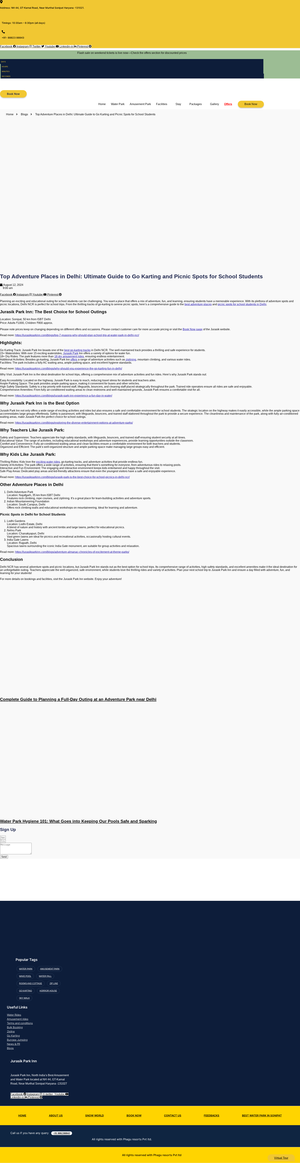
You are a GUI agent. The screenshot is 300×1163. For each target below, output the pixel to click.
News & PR (13, 1044)
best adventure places (198, 304)
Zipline (11, 1031)
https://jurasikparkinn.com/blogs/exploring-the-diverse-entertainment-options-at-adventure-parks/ (74, 422)
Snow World (94, 1115)
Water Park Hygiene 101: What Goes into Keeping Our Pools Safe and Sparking (78, 821)
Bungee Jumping (17, 1039)
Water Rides (14, 1014)
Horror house (48, 991)
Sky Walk (24, 998)
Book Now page (192, 329)
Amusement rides (17, 1019)
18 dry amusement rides (69, 356)
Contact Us (172, 1115)
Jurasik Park (70, 353)
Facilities (161, 104)
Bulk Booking (15, 1027)
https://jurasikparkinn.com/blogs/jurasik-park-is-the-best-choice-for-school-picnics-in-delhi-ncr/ (72, 477)
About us (56, 1115)
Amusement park (50, 969)
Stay (178, 104)
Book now (134, 1115)
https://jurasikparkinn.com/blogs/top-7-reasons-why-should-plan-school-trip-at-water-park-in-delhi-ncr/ (77, 335)
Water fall (45, 976)
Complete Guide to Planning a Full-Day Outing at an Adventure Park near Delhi (78, 699)
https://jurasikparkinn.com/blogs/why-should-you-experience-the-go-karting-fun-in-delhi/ (68, 368)
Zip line (54, 983)
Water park (25, 969)
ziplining (131, 359)
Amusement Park (140, 104)
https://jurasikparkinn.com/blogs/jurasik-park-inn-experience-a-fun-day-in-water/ (63, 395)
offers (73, 359)
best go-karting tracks (77, 350)
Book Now (250, 104)
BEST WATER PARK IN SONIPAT (262, 1115)
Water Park (117, 104)
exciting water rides (48, 461)
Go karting (25, 991)
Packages (195, 104)
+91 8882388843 (61, 1133)
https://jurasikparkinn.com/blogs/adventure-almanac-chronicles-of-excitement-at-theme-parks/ (72, 551)
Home (102, 104)
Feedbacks (211, 1115)
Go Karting (13, 1035)
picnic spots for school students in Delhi (242, 304)
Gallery (214, 104)
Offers (228, 104)
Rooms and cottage (30, 983)
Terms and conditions (20, 1023)
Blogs (10, 1048)
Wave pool (25, 976)
